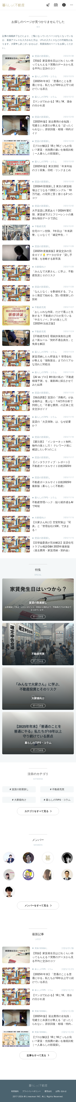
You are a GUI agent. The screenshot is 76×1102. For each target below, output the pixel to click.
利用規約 (15, 1091)
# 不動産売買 (57, 789)
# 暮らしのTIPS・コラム (57, 799)
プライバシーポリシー (31, 1091)
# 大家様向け (19, 799)
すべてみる (38, 616)
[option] (38, 599)
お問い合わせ (61, 1091)
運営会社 (48, 1091)
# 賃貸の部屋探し (19, 789)
